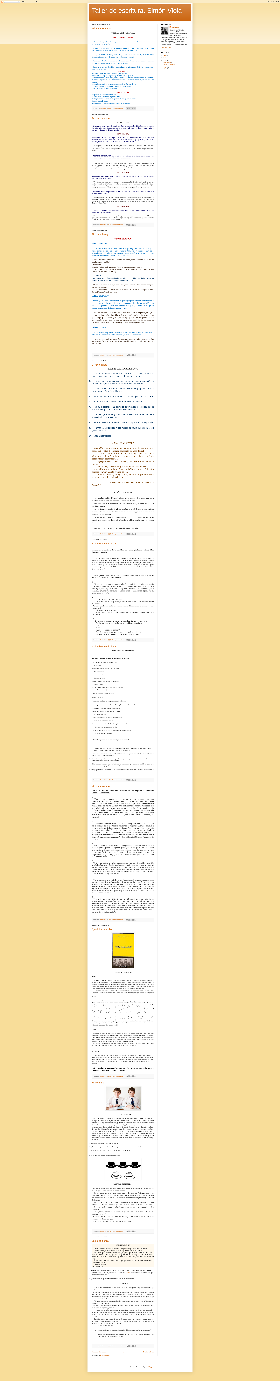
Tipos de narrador (101, 118)
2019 (164, 57)
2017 (164, 60)
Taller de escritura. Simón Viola (137, 10)
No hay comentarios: (118, 108)
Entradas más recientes (99, 1352)
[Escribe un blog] (129, 108)
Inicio (124, 1352)
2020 (164, 55)
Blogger (150, 1367)
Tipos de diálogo (100, 234)
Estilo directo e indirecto (104, 543)
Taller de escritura (101, 28)
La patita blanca (100, 1240)
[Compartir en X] (131, 108)
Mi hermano (98, 1082)
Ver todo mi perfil (166, 47)
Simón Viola (175, 27)
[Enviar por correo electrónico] (127, 108)
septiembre (167, 62)
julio (165, 68)
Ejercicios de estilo (102, 929)
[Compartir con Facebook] (133, 108)
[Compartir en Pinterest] (135, 108)
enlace (128, 1273)
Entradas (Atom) (105, 1355)
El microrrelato (99, 364)
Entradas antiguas (148, 1352)
